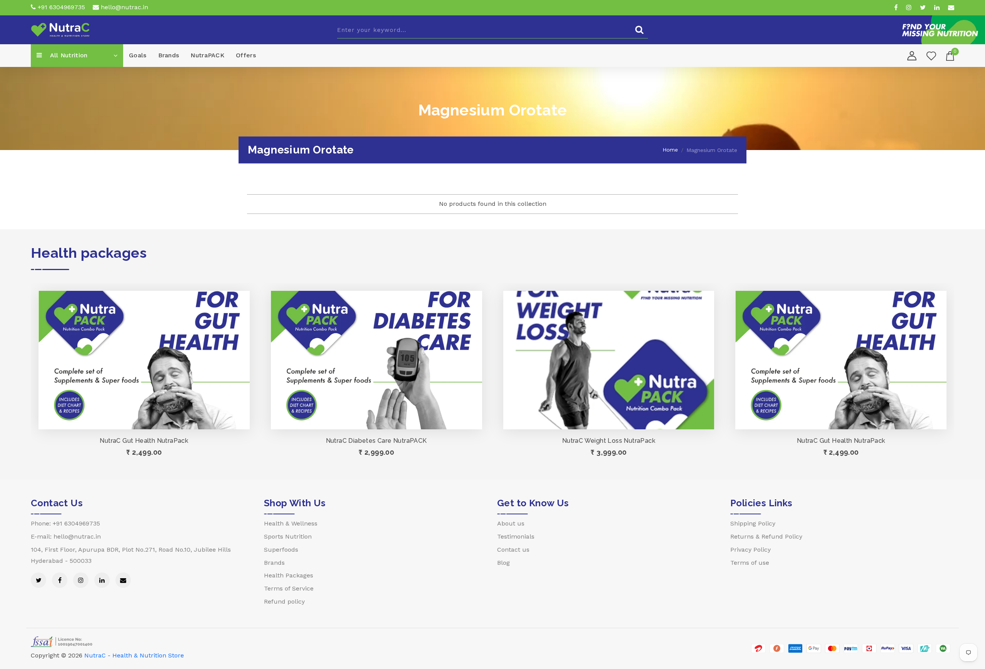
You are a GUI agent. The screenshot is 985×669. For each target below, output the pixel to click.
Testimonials (515, 536)
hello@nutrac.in (123, 7)
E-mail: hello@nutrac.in (66, 536)
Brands (168, 55)
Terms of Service (289, 588)
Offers (246, 55)
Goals (138, 55)
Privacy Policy (750, 549)
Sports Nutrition (288, 536)
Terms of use (749, 562)
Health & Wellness (290, 523)
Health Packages (288, 575)
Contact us (513, 549)
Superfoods (281, 549)
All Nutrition (67, 55)
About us (510, 523)
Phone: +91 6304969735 (65, 523)
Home (670, 150)
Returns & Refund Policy (766, 536)
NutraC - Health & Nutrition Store (134, 655)
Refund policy (284, 601)
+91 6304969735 (60, 7)
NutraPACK (207, 55)
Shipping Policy (752, 523)
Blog (503, 562)
